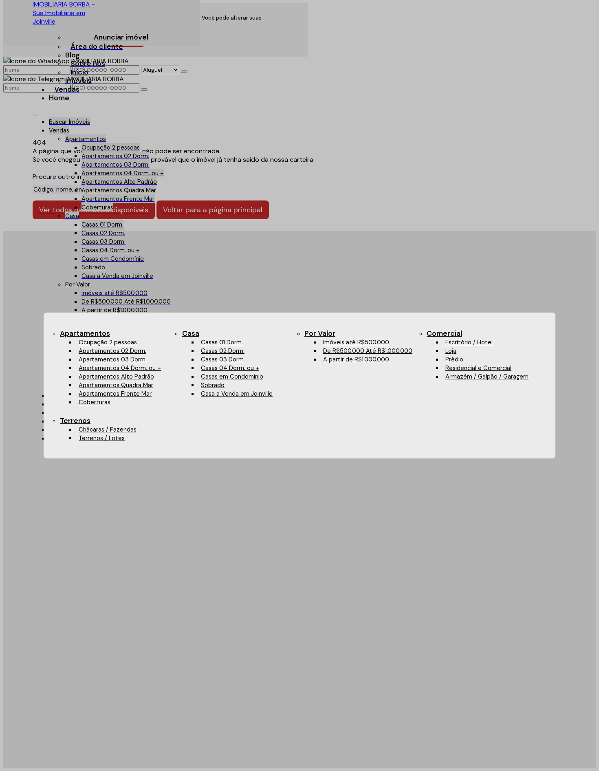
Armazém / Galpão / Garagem (487, 376)
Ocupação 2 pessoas (108, 342)
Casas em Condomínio (232, 376)
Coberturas (94, 402)
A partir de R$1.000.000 (356, 359)
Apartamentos (85, 333)
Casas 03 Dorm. (223, 359)
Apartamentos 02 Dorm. (112, 351)
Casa (190, 333)
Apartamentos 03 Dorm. (113, 359)
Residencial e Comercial (478, 368)
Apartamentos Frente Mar (115, 394)
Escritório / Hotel (469, 342)
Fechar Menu (535, 420)
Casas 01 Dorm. (222, 342)
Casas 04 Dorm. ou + (230, 368)
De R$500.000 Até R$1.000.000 (367, 351)
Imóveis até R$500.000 (356, 342)
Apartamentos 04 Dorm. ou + (120, 368)
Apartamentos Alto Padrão (116, 376)
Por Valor (319, 333)
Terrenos (75, 420)
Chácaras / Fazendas (108, 429)
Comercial (444, 333)
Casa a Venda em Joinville (237, 394)
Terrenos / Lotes (102, 438)
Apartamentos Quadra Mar (116, 385)
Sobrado (213, 385)
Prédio (454, 359)
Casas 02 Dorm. (222, 351)
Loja (450, 351)
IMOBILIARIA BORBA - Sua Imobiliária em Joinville (64, 13)
